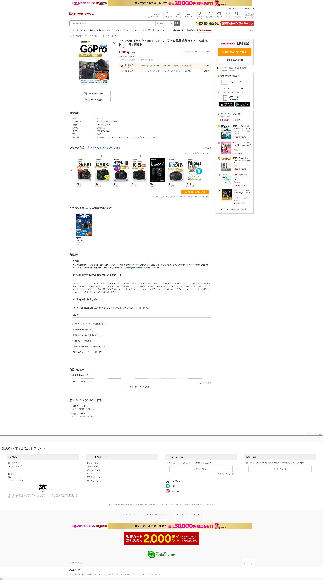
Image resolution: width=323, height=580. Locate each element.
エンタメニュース (164, 30)
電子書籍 (79, 36)
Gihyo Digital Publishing (134, 268)
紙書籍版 (236, 120)
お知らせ (178, 17)
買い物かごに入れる (236, 52)
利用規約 (12, 474)
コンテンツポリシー (16, 480)
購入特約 (12, 477)
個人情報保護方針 (115, 574)
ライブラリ (219, 17)
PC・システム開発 (91, 36)
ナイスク (122, 47)
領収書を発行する (280, 469)
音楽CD (100, 30)
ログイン (157, 14)
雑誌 (91, 30)
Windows (226, 88)
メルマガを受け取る (201, 469)
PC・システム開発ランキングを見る (234, 209)
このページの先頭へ (315, 434)
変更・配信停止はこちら (226, 474)
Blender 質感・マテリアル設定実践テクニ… (242, 160)
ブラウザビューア (94, 481)
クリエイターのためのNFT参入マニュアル (242, 145)
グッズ (133, 30)
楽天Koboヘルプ (15, 466)
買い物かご (168, 17)
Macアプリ (91, 474)
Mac (242, 88)
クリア (209, 153)
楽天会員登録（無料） (152, 17)
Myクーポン (188, 17)
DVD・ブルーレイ (112, 30)
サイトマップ (199, 514)
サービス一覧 (249, 17)
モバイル (114, 36)
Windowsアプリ (93, 470)
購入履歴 (209, 17)
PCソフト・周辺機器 (146, 30)
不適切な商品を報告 (227, 71)
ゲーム (125, 30)
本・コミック (82, 30)
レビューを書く (205, 51)
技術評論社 (101, 128)
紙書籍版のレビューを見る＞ (140, 387)
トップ (71, 30)
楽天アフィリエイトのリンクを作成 (233, 68)
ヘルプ (228, 17)
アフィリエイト (180, 514)
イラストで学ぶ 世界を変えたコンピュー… (242, 192)
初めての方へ (13, 463)
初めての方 (237, 17)
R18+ (252, 30)
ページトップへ (249, 564)
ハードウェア (104, 36)
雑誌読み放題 (178, 30)
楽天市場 (249, 14)
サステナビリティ (155, 574)
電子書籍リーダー (94, 477)
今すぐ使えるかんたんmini (107, 122)
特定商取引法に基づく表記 (135, 574)
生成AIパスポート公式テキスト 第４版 (241, 127)
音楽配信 (190, 30)
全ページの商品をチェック (196, 153)
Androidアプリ (93, 466)
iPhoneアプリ (92, 463)
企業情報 (101, 574)
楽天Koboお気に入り (199, 17)
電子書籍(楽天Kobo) (204, 30)
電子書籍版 (224, 120)
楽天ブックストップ (127, 514)
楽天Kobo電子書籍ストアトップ (154, 514)
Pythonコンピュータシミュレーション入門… (242, 177)
